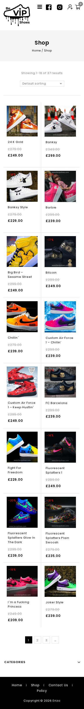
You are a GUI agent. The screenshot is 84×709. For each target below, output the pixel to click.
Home (36, 50)
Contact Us (58, 685)
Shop (35, 685)
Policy (42, 690)
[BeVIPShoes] (16, 15)
